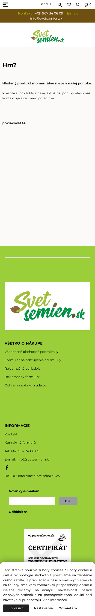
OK (68, 501)
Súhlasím (16, 608)
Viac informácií (54, 600)
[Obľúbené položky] (69, 5)
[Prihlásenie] (59, 4)
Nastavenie (43, 608)
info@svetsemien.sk (33, 459)
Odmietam (68, 608)
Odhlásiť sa (18, 512)
